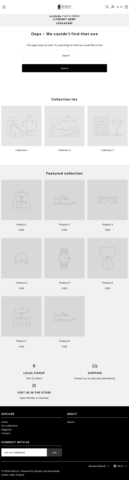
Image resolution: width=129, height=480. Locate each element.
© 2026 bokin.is (9, 471)
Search (71, 421)
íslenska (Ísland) (97, 466)
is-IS (119, 6)
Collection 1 (21, 150)
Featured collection (64, 173)
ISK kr (120, 466)
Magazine (6, 429)
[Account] (112, 6)
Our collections (9, 425)
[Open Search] (107, 6)
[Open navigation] (28, 7)
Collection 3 (107, 150)
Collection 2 (64, 150)
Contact (5, 433)
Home (4, 421)
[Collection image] (21, 126)
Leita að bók (64, 22)
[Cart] (126, 6)
